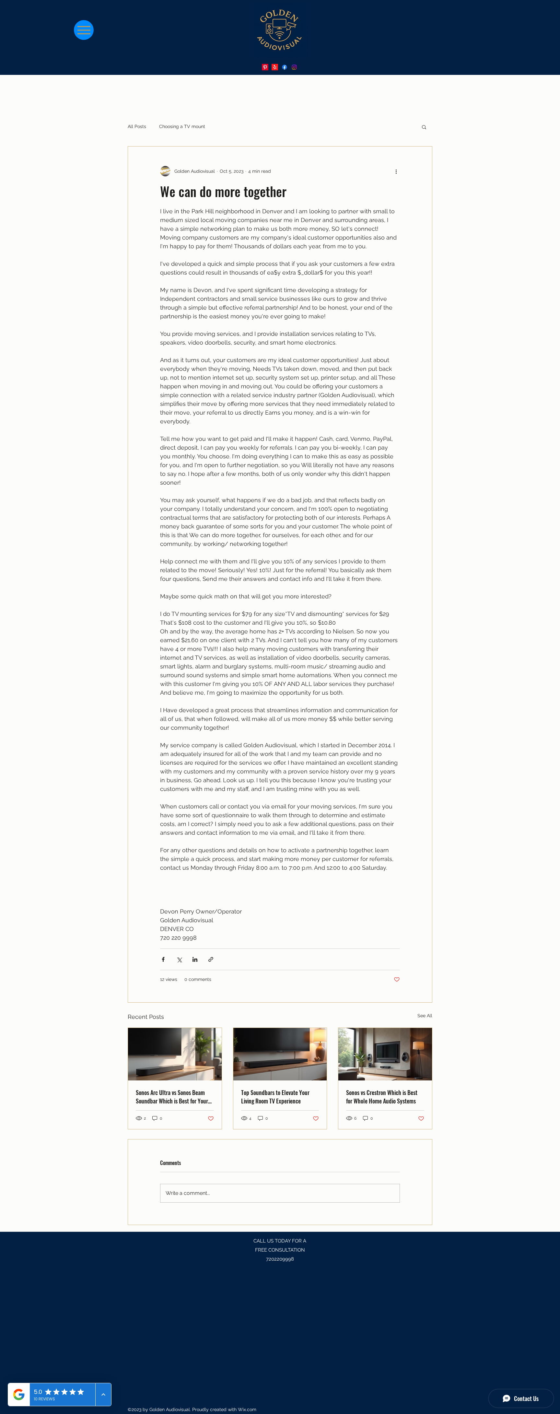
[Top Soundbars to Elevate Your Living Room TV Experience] (280, 1054)
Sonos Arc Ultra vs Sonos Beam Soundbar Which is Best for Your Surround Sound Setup (172, 1096)
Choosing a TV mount (182, 126)
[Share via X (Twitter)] (179, 959)
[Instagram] (294, 67)
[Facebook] (284, 67)
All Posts (137, 126)
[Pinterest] (265, 67)
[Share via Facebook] (163, 959)
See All (424, 1015)
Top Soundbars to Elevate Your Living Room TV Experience (275, 1096)
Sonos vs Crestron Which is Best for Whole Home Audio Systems (381, 1096)
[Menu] (84, 30)
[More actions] (396, 171)
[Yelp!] (275, 67)
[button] (424, 126)
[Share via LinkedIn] (195, 959)
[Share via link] (211, 959)
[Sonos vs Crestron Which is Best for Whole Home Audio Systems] (385, 1054)
